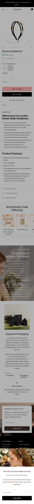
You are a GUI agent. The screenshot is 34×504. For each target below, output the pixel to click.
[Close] (31, 451)
